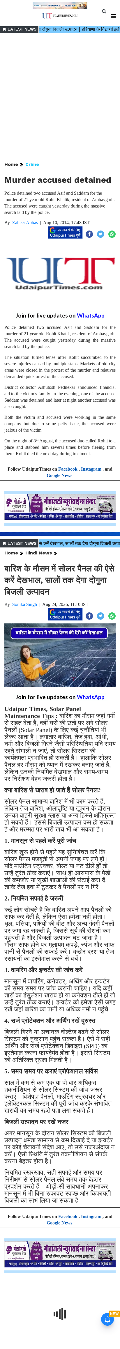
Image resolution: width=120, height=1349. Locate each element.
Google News (59, 475)
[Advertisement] (60, 98)
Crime (32, 164)
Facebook (67, 469)
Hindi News (38, 553)
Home (11, 164)
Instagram (91, 469)
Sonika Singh (24, 604)
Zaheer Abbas (25, 222)
